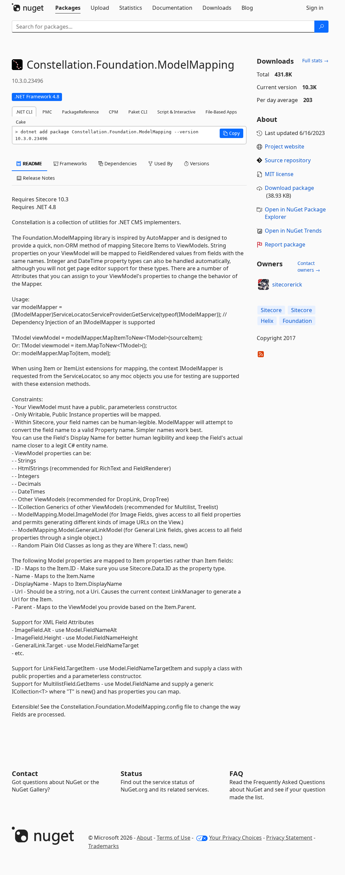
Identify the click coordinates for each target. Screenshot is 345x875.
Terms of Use (173, 837)
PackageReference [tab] (80, 112)
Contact (25, 773)
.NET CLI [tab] (24, 112)
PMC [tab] (47, 112)
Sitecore (271, 310)
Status (131, 773)
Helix (267, 321)
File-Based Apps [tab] (221, 112)
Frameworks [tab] (72, 163)
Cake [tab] (21, 122)
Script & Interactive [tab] (176, 112)
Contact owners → (308, 266)
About (144, 837)
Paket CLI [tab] (137, 112)
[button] (231, 133)
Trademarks (103, 846)
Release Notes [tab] (38, 178)
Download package (289, 188)
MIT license (279, 174)
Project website (284, 146)
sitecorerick (287, 284)
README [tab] (32, 163)
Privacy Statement (289, 837)
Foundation (297, 321)
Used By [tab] (162, 163)
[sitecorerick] (263, 284)
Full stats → (315, 60)
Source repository (288, 160)
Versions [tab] (199, 163)
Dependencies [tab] (120, 163)
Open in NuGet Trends (293, 230)
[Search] (321, 27)
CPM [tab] (113, 112)
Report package (285, 244)
